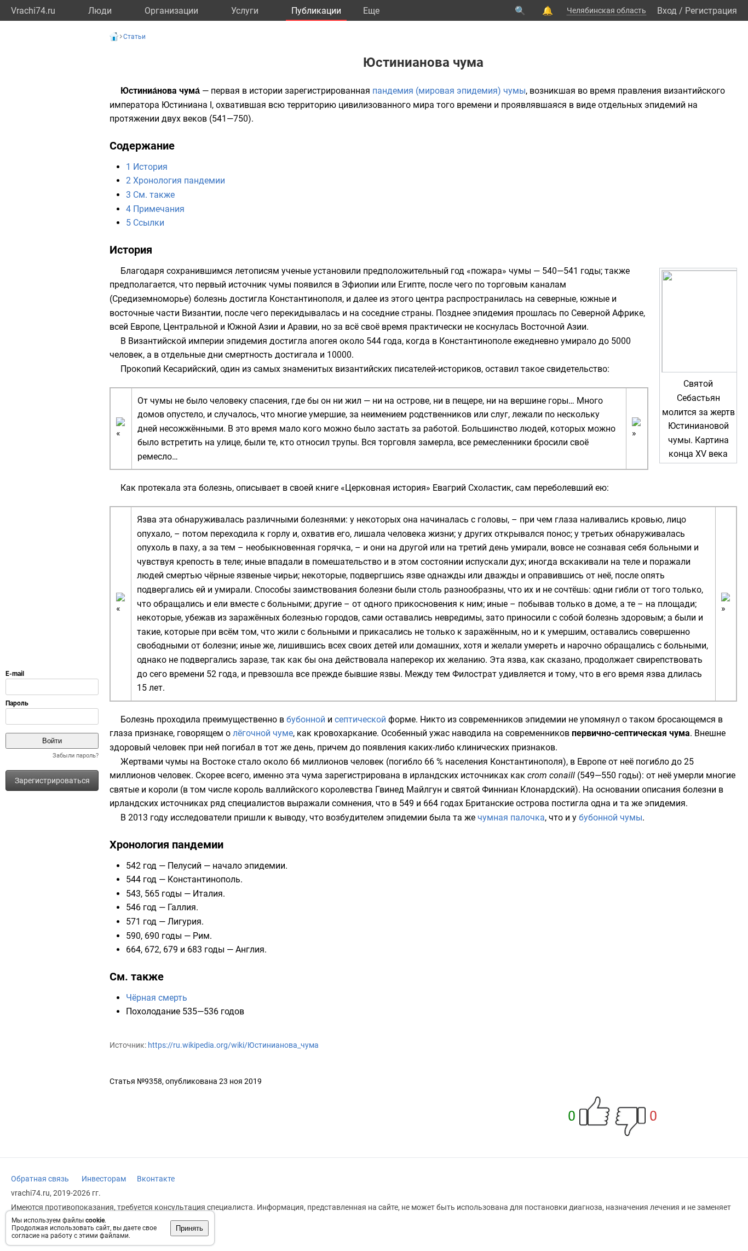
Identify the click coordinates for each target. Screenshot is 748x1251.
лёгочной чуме (263, 733)
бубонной (305, 719)
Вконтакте (156, 1178)
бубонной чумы (610, 817)
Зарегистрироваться (52, 780)
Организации (171, 10)
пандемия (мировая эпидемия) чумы (449, 90)
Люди (100, 10)
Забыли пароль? (76, 755)
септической (360, 719)
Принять (189, 1228)
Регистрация (711, 10)
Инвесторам (104, 1178)
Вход (667, 10)
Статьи (134, 37)
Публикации (316, 10)
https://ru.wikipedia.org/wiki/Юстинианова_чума (233, 1045)
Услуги (244, 10)
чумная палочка (511, 817)
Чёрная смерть (156, 997)
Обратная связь (40, 1178)
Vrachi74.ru (33, 10)
